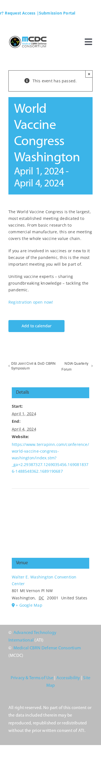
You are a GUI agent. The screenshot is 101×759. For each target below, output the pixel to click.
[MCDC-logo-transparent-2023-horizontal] (28, 36)
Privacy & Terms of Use (32, 678)
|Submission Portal (56, 13)
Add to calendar (37, 326)
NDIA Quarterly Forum (74, 366)
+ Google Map (29, 605)
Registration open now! (30, 302)
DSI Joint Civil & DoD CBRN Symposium (33, 365)
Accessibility (68, 678)
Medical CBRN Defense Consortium (47, 648)
